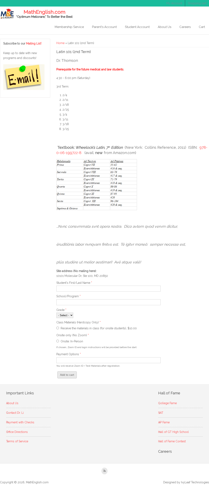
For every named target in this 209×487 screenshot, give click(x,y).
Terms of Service (17, 441)
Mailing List (34, 43)
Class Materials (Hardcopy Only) (78, 322)
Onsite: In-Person (72, 341)
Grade (61, 310)
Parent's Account (104, 27)
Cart (202, 27)
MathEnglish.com (44, 12)
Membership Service (69, 27)
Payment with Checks (20, 422)
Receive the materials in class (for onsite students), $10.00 (99, 328)
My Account (174, 3)
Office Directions (17, 432)
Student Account (137, 27)
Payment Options (68, 354)
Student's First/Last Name (74, 282)
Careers (185, 27)
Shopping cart (197, 3)
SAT (160, 412)
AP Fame (164, 422)
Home (60, 43)
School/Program (68, 296)
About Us (164, 27)
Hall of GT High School (173, 432)
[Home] (7, 13)
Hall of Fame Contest (172, 441)
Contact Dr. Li (15, 412)
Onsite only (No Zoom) (72, 335)
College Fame (167, 403)
